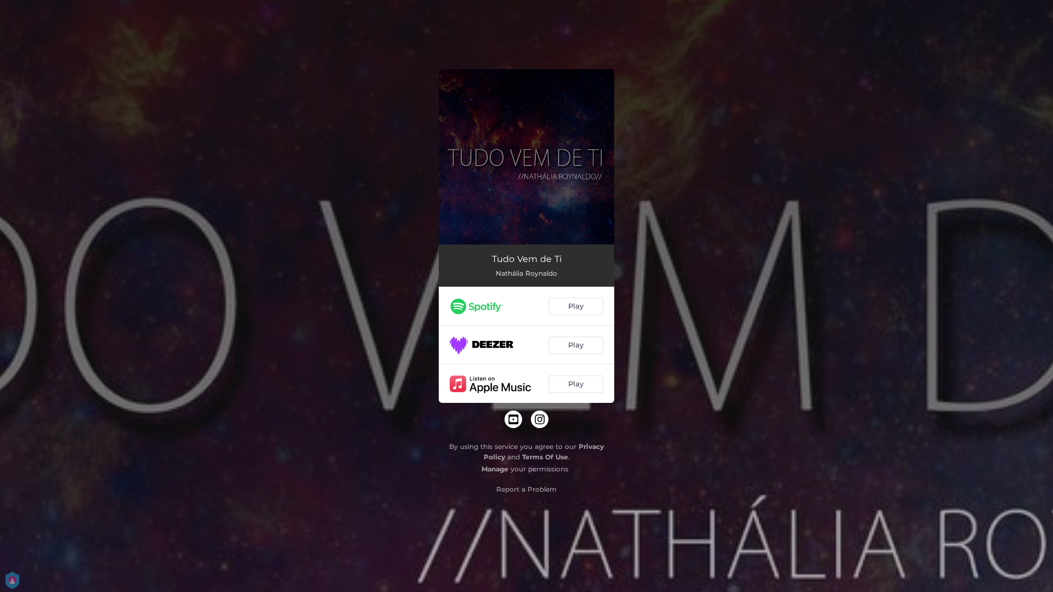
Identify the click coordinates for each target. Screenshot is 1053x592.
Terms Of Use (545, 457)
